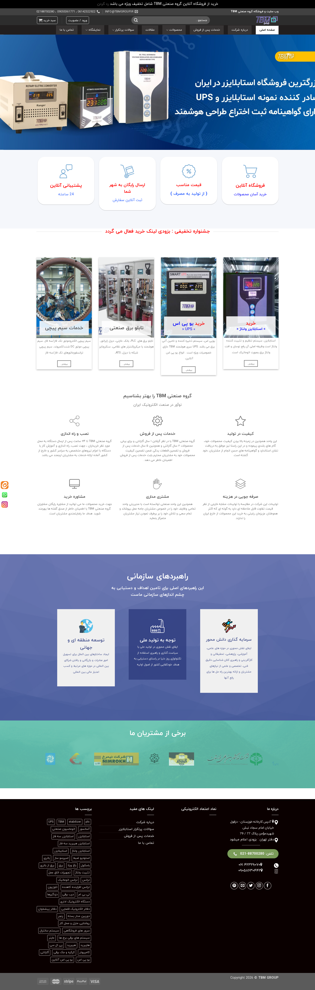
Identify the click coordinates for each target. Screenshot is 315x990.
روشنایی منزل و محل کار (74, 923)
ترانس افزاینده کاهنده (76, 887)
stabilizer (75, 822)
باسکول (85, 865)
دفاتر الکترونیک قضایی (75, 909)
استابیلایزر (60, 851)
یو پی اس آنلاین (62, 960)
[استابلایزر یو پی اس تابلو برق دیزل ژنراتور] (248, 20)
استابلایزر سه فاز (63, 836)
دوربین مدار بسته (79, 916)
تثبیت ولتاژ (82, 873)
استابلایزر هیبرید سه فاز (74, 844)
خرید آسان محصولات (250, 194)
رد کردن (103, 3)
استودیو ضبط (81, 858)
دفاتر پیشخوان (47, 909)
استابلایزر (84, 836)
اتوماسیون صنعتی (63, 829)
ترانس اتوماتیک (67, 880)
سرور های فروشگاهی (77, 931)
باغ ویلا (72, 865)
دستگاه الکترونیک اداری (75, 902)
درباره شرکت (240, 30)
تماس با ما (67, 30)
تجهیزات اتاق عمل (59, 873)
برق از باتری (47, 865)
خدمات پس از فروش (206, 30)
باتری (47, 858)
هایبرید (85, 945)
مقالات (150, 30)
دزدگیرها (52, 894)
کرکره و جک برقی (64, 952)
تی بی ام (84, 894)
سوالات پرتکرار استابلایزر (136, 829)
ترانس (86, 880)
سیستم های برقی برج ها (74, 938)
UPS (50, 822)
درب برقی (68, 894)
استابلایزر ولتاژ (81, 851)
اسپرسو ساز (61, 858)
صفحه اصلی (267, 30)
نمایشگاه (95, 30)
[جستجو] (136, 20)
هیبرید (71, 945)
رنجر (60, 916)
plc (88, 822)
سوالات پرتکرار (124, 30)
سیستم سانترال (49, 931)
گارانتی (44, 952)
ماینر (51, 938)
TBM (61, 822)
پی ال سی (56, 945)
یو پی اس (83, 960)
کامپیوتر (84, 952)
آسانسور (85, 829)
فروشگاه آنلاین (250, 185)
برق (61, 865)
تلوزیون (52, 887)
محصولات (175, 30)
